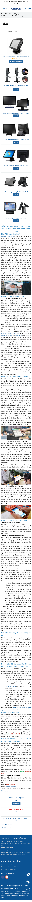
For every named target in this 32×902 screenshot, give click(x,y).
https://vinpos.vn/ (6, 791)
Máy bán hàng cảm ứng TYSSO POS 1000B (16, 192)
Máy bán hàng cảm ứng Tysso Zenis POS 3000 (16, 56)
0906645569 (16, 803)
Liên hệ (16, 89)
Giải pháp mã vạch (7, 824)
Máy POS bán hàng (7, 236)
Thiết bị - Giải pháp (14, 14)
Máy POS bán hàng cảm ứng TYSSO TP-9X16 (16, 113)
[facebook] (3, 877)
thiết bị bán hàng (10, 686)
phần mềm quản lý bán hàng (10, 333)
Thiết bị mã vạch (6, 828)
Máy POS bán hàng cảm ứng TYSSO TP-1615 (16, 139)
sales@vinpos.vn (10, 786)
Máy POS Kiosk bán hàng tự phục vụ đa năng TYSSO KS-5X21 (16, 86)
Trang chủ (4, 14)
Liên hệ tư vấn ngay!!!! (16, 798)
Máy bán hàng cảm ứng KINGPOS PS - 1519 (16, 165)
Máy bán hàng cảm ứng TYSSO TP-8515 (16, 218)
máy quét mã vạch (7, 335)
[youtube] (7, 877)
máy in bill (18, 335)
